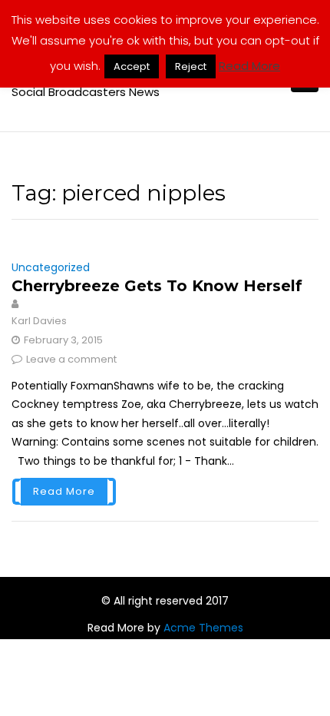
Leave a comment (71, 359)
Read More (64, 491)
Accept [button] (132, 66)
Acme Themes (203, 627)
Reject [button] (190, 66)
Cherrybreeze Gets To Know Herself (157, 286)
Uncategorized (51, 267)
